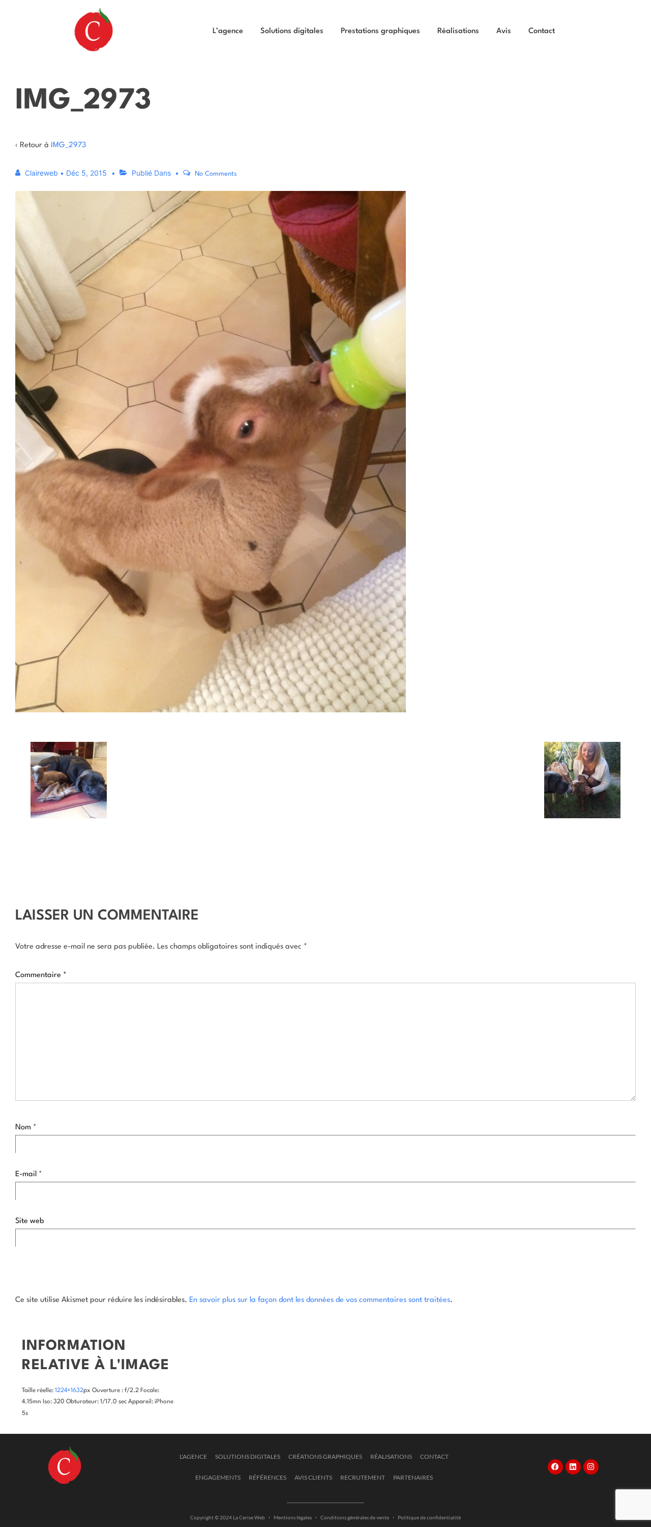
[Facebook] (555, 1467)
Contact (541, 31)
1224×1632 (69, 1390)
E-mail (26, 1174)
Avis (503, 31)
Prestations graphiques (380, 31)
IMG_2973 (68, 145)
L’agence (228, 31)
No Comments (216, 174)
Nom (23, 1127)
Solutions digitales (291, 31)
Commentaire (41, 975)
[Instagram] (591, 1467)
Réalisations (458, 31)
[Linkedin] (573, 1467)
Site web (29, 1221)
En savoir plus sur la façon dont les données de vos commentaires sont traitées (319, 1300)
